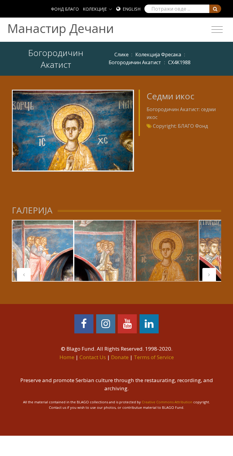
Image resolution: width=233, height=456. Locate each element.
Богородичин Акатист (135, 62)
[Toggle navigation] (217, 29)
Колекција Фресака (158, 54)
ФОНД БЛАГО (65, 9)
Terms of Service (154, 357)
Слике (121, 54)
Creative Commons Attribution (167, 402)
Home (66, 357)
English (131, 9)
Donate (120, 357)
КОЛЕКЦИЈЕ (95, 9)
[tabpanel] (43, 251)
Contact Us (92, 357)
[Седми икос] (73, 130)
